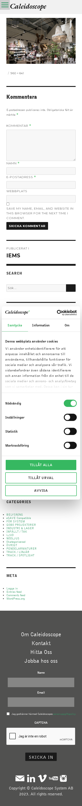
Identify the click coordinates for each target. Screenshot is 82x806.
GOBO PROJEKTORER (21, 524)
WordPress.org (15, 598)
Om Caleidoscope (41, 634)
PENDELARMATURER (21, 548)
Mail (20, 778)
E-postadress (21, 177)
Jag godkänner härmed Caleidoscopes (44, 713)
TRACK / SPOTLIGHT (20, 555)
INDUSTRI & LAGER (20, 528)
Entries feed (14, 591)
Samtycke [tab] (15, 325)
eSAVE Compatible (18, 518)
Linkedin (31, 778)
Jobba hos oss (41, 660)
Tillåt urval (41, 478)
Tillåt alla (41, 465)
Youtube (53, 778)
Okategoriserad (16, 541)
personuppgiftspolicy (64, 713)
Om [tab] (67, 325)
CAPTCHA (41, 722)
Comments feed (15, 595)
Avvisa (41, 490)
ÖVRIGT (11, 545)
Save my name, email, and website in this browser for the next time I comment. (40, 213)
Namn (13, 163)
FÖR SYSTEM (15, 521)
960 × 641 (17, 73)
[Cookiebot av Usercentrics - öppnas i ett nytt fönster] (58, 313)
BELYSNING (14, 514)
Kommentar (18, 126)
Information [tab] (41, 325)
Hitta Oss (41, 651)
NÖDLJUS (12, 538)
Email (41, 692)
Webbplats (16, 191)
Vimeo (42, 778)
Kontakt (41, 643)
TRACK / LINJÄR (17, 552)
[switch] (70, 417)
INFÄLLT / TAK (16, 531)
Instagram (63, 778)
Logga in (12, 588)
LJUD (10, 535)
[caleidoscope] (28, 7)
